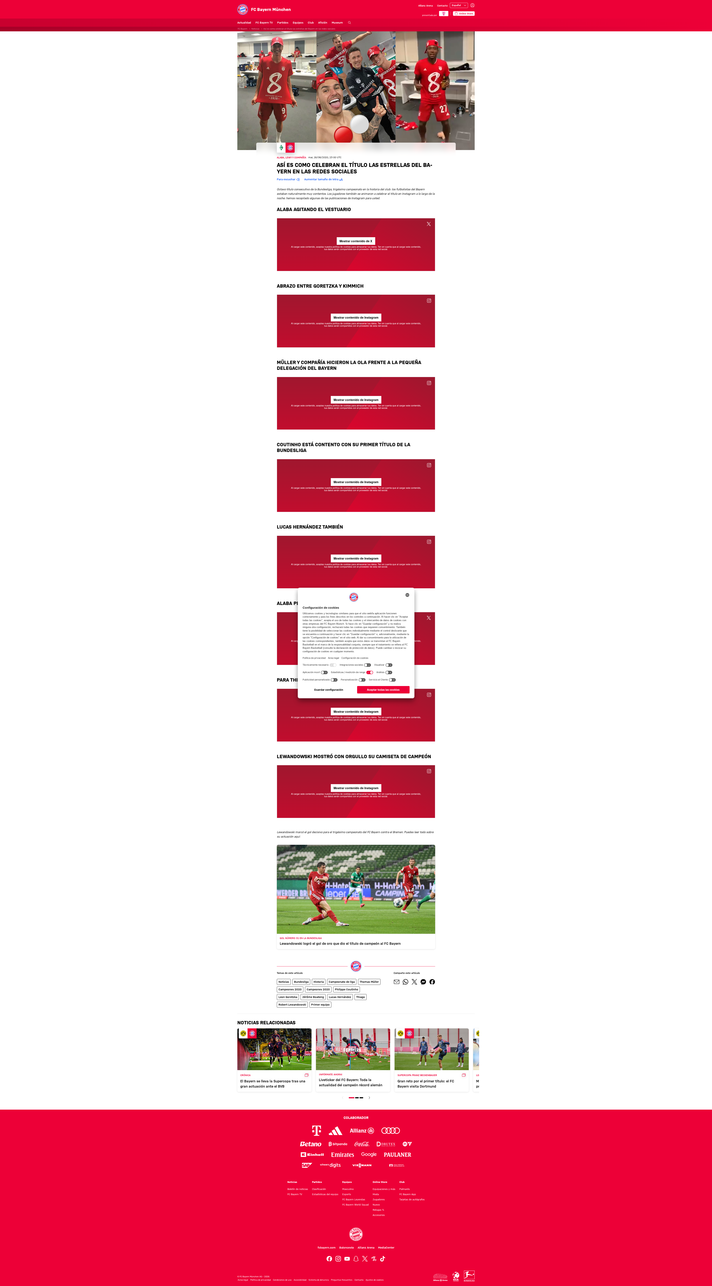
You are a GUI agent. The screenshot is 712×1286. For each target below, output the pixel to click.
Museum (337, 22)
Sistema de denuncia (319, 1280)
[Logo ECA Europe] (455, 1276)
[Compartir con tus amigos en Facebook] (432, 982)
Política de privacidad (260, 1280)
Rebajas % (378, 1209)
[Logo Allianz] (362, 1130)
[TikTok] (383, 1259)
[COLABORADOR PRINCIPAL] (443, 13)
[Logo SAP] (307, 1165)
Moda (376, 1194)
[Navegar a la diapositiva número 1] (351, 1097)
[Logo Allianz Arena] (440, 1277)
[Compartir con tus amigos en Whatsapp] (405, 982)
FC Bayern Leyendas (353, 1199)
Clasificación (319, 1189)
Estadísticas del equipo (325, 1194)
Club (311, 22)
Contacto (442, 5)
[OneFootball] (374, 1259)
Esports (346, 1194)
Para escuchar (286, 179)
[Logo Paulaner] (397, 1155)
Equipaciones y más (384, 1189)
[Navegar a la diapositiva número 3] (361, 1097)
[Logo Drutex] (386, 1144)
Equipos (298, 22)
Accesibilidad (300, 1280)
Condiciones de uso (282, 1280)
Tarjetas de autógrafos (412, 1199)
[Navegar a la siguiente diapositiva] (369, 1097)
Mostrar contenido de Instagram (356, 317)
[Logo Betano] (310, 1144)
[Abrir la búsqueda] (349, 22)
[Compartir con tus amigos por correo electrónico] (397, 982)
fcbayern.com (327, 1247)
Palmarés (404, 1189)
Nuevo (376, 1204)
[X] (365, 1259)
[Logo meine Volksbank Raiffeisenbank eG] (396, 1165)
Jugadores (379, 1199)
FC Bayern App (407, 1194)
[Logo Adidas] (335, 1130)
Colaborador (356, 1117)
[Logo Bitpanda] (338, 1144)
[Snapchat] (356, 1259)
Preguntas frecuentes (341, 1280)
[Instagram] (338, 1259)
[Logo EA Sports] (407, 1144)
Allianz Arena (425, 5)
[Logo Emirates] (342, 1154)
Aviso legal (243, 1280)
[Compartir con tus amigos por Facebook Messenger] (423, 982)
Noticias (255, 29)
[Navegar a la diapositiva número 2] (357, 1097)
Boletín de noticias (297, 1189)
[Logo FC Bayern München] (356, 1234)
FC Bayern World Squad (355, 1204)
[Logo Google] (369, 1154)
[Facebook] (329, 1259)
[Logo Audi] (390, 1130)
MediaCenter (386, 1247)
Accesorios (379, 1215)
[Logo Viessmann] (362, 1165)
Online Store (380, 1182)
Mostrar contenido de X (355, 241)
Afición (322, 22)
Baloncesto (346, 1247)
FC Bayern (242, 29)
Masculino (348, 1189)
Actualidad (244, 22)
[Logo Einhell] (312, 1154)
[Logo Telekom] (316, 1131)
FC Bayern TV (264, 22)
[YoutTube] (347, 1259)
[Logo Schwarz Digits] (330, 1165)
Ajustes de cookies (375, 1280)
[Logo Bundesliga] (469, 1276)
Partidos (282, 22)
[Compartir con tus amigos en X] (414, 982)
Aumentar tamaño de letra (321, 179)
